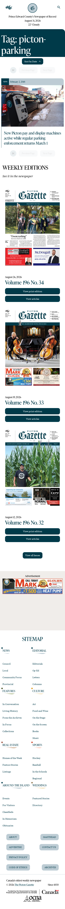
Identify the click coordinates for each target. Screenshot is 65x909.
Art (34, 704)
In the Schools (39, 771)
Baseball (36, 764)
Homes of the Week (12, 758)
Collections (8, 731)
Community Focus (12, 677)
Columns (37, 684)
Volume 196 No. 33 (24, 402)
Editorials (37, 663)
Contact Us (49, 847)
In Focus (7, 724)
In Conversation (11, 704)
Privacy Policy (18, 857)
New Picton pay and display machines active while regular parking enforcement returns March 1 (32, 138)
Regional (37, 778)
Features (9, 691)
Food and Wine (40, 710)
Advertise (15, 847)
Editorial (39, 650)
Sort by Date (30, 61)
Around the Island (16, 785)
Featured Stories (40, 798)
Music (35, 737)
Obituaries (8, 825)
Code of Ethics (18, 867)
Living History (10, 710)
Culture (38, 691)
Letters (36, 677)
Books (35, 731)
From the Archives (12, 717)
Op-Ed (35, 670)
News (6, 650)
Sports (37, 745)
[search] (58, 7)
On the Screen (39, 724)
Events (6, 798)
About (13, 837)
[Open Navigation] (9, 7)
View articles (32, 298)
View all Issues (32, 555)
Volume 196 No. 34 (24, 282)
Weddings (39, 785)
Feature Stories (10, 764)
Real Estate (11, 745)
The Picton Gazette (24, 884)
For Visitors (9, 805)
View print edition (32, 291)
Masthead (49, 837)
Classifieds (8, 811)
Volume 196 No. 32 (24, 522)
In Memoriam (10, 818)
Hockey (36, 758)
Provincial (8, 684)
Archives (50, 867)
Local (5, 670)
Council (7, 663)
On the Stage (38, 717)
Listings (7, 771)
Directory (37, 805)
